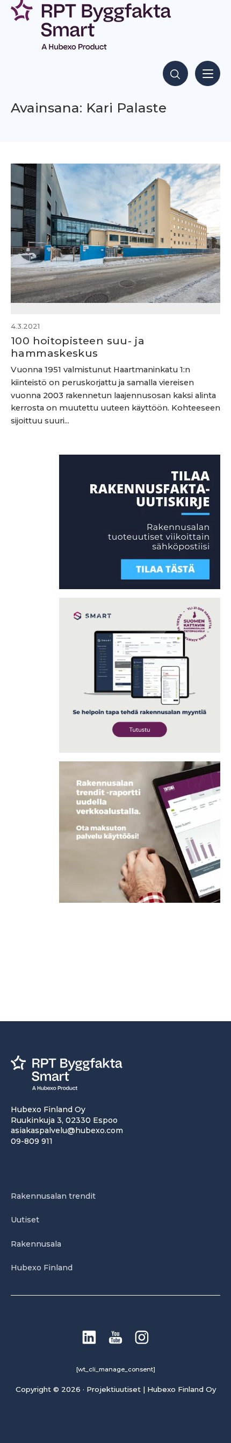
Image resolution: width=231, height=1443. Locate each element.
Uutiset (25, 1220)
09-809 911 (32, 1141)
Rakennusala (36, 1244)
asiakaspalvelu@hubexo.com (67, 1130)
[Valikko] (207, 73)
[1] (139, 586)
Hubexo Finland (42, 1267)
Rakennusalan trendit (53, 1196)
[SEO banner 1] (139, 750)
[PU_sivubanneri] (139, 900)
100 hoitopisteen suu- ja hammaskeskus (78, 346)
